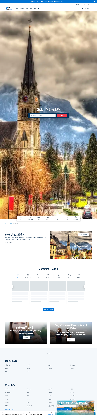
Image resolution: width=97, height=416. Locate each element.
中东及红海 (8, 365)
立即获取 (26, 337)
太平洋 (72, 368)
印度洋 (50, 368)
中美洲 (28, 365)
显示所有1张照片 (83, 234)
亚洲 (49, 365)
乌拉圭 (6, 396)
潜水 (69, 277)
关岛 (28, 402)
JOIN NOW (71, 340)
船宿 (38, 277)
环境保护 (22, 8)
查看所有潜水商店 (48, 309)
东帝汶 (50, 389)
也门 (49, 396)
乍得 (28, 396)
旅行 (27, 8)
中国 (71, 389)
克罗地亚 (7, 402)
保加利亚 (72, 399)
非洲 (28, 372)
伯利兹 (28, 399)
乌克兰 (50, 392)
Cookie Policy (51, 414)
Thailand (29, 389)
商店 (31, 8)
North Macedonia (9, 389)
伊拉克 (6, 399)
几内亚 (6, 406)
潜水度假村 (28, 277)
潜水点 (47, 277)
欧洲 (11, 224)
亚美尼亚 (72, 396)
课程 (17, 8)
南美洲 (28, 368)
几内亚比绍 (29, 406)
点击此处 (81, 411)
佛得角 (50, 399)
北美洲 (6, 368)
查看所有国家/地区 (9, 409)
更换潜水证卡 (78, 4)
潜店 (18, 277)
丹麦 (28, 392)
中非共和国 (8, 392)
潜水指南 (7, 224)
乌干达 (72, 392)
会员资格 (36, 8)
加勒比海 (72, 365)
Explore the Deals (58, 1)
